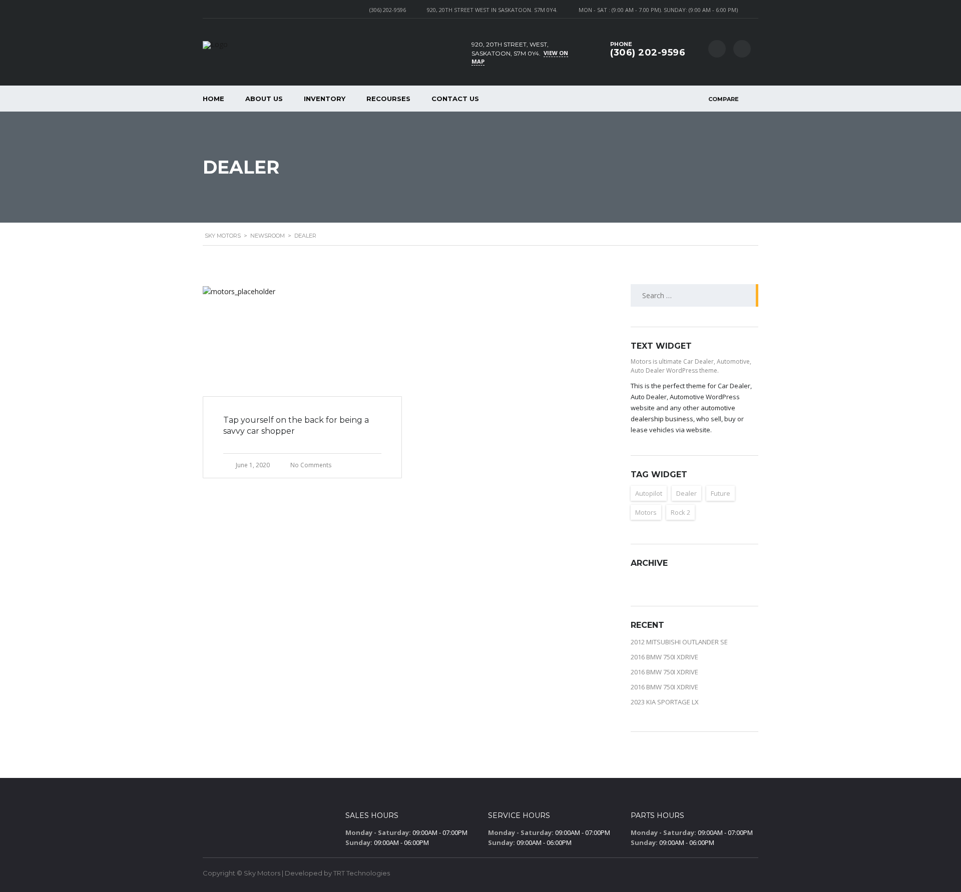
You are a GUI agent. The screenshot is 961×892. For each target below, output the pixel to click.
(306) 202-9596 (387, 10)
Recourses (388, 99)
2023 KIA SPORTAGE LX (665, 701)
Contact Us (455, 99)
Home (213, 99)
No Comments (310, 465)
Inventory (324, 99)
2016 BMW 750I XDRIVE (664, 656)
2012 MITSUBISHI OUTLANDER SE (679, 641)
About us (264, 99)
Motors (646, 512)
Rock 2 (680, 512)
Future (720, 493)
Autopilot (648, 493)
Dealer (686, 493)
